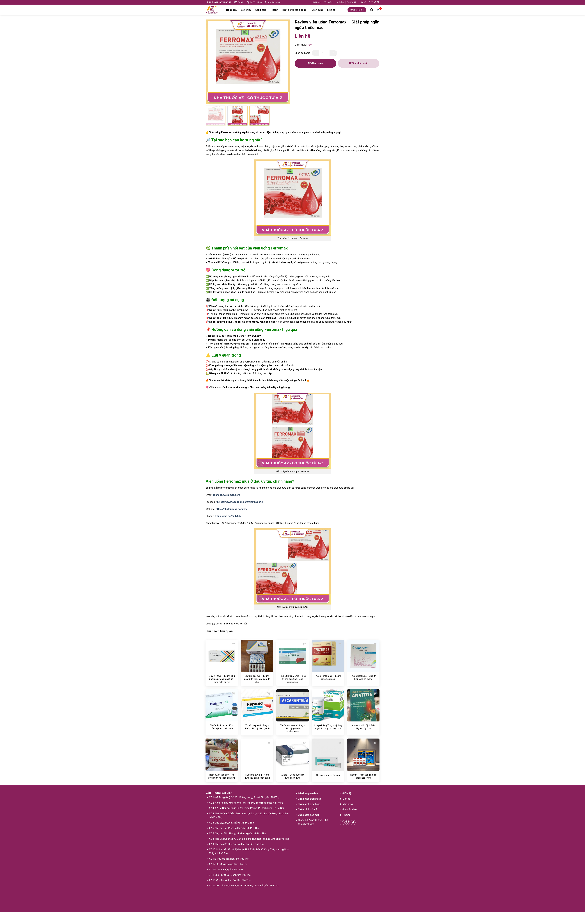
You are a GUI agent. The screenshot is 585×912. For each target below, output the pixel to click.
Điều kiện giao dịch (308, 793)
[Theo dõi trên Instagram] (372, 2)
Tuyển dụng (316, 9)
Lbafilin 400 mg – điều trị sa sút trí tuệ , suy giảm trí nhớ (257, 679)
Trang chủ (231, 9)
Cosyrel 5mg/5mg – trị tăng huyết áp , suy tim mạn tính (328, 727)
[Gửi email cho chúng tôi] (378, 2)
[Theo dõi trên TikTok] (353, 822)
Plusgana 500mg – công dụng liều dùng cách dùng (257, 776)
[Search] (371, 10)
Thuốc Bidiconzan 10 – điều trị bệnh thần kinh (221, 727)
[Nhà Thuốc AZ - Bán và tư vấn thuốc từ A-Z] (213, 9)
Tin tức (346, 814)
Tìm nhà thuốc (359, 63)
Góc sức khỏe (349, 809)
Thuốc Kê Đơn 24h (307, 820)
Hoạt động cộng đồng (294, 9)
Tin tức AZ (351, 2)
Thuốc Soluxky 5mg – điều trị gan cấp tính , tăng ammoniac (292, 679)
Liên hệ (363, 2)
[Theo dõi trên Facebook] (369, 2)
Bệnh (275, 9)
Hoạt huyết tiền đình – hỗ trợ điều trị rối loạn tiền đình (222, 776)
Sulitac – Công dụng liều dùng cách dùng (292, 776)
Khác (309, 44)
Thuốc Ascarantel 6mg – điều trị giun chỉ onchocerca (292, 728)
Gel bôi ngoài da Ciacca (328, 775)
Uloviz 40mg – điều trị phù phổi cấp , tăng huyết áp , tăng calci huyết (222, 679)
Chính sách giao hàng (309, 804)
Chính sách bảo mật (308, 814)
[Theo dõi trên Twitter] (375, 2)
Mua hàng (347, 804)
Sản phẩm (328, 2)
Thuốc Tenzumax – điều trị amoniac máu (328, 677)
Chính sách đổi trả (307, 809)
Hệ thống (340, 2)
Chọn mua (317, 63)
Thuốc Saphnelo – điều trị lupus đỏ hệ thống (363, 677)
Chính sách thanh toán (309, 798)
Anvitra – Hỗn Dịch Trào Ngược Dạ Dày (363, 727)
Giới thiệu (316, 2)
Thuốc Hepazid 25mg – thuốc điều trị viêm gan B (257, 727)
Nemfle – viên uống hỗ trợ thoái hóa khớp (363, 776)
